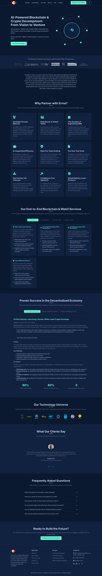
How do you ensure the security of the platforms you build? (41, 496)
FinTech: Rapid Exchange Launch (32, 311)
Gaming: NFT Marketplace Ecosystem (69, 311)
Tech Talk (43, 2)
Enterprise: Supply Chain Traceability (50, 311)
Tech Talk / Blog (36, 558)
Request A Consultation (78, 2)
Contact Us (34, 560)
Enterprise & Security (69, 220)
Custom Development (45, 220)
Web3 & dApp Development (59, 560)
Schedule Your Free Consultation (51, 538)
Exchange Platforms (33, 220)
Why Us (50, 2)
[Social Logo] (74, 564)
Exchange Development (58, 553)
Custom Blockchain (57, 555)
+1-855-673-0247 (79, 557)
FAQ (55, 2)
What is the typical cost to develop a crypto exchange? (40, 492)
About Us (34, 553)
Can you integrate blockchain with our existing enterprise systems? (43, 509)
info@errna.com (79, 560)
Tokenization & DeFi (57, 220)
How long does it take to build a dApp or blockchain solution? (41, 501)
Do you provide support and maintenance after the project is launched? (44, 505)
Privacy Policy (35, 563)
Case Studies (35, 2)
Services (27, 2)
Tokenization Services (58, 558)
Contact (60, 2)
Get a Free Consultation (18, 43)
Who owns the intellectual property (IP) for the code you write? (42, 513)
